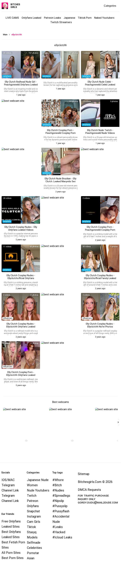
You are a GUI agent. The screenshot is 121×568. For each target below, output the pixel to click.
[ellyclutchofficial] (60, 64)
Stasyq (32, 532)
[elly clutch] (21, 306)
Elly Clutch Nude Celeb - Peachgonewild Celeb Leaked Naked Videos (100, 84)
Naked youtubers (104, 17)
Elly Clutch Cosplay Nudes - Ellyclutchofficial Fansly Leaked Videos (100, 278)
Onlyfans (33, 506)
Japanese (69, 17)
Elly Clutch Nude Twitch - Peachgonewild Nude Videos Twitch (100, 133)
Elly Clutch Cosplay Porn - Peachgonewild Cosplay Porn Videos (61, 133)
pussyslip (61, 506)
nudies (59, 490)
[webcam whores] (25, 441)
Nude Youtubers (38, 490)
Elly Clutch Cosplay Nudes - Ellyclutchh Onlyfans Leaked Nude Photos (20, 326)
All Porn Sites (11, 553)
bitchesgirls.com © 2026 (95, 482)
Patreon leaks (52, 17)
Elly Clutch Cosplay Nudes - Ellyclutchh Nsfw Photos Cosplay (100, 326)
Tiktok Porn (85, 17)
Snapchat (33, 511)
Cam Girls (33, 522)
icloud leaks (63, 537)
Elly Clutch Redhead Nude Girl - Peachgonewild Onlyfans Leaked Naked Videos (21, 84)
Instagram (34, 516)
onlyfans (7, 76)
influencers (7, 318)
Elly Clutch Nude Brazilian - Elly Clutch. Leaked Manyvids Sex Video (60, 181)
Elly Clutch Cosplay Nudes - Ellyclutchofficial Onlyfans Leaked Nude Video (21, 278)
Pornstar (33, 553)
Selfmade (33, 542)
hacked (60, 532)
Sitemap (83, 474)
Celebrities (34, 548)
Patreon (32, 501)
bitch (58, 485)
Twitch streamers (61, 22)
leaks (59, 527)
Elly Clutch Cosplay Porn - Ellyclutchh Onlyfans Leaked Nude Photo (20, 375)
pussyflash (62, 511)
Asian (30, 558)
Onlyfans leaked (31, 17)
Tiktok (31, 527)
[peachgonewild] (21, 64)
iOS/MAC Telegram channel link (10, 485)
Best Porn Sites (12, 558)
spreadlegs (62, 495)
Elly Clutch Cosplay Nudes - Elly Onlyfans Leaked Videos (21, 228)
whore (59, 480)
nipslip (59, 501)
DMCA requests (89, 490)
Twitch (31, 495)
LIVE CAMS (12, 17)
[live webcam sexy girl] (25, 421)
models (32, 537)
